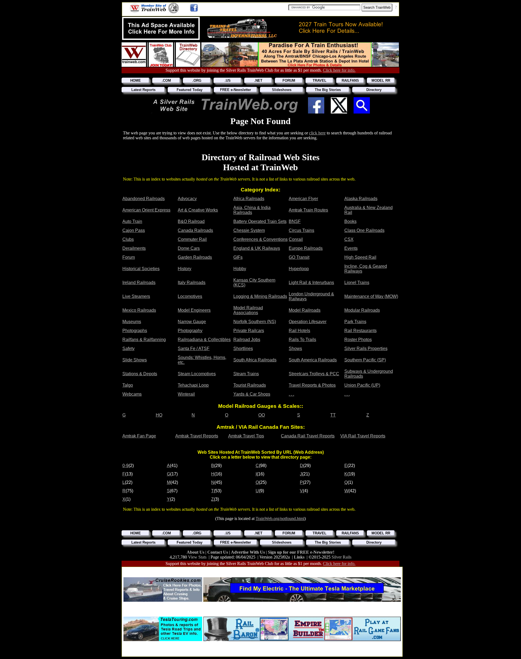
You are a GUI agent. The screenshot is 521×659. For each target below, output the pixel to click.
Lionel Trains (356, 282)
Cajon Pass (133, 230)
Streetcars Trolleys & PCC (314, 373)
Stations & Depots (139, 373)
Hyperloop (299, 268)
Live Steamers (136, 296)
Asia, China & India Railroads (252, 210)
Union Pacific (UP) (362, 385)
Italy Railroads (191, 282)
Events (351, 248)
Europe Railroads (306, 248)
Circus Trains (301, 230)
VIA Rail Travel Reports (362, 436)
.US (228, 80)
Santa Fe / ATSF (193, 348)
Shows (295, 348)
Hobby (239, 268)
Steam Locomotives (197, 373)
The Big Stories (328, 90)
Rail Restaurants (360, 330)
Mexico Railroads (139, 310)
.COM (166, 80)
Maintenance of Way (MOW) (371, 296)
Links (299, 557)
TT (333, 415)
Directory (374, 90)
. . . (291, 394)
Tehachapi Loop (193, 385)
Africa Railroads (248, 198)
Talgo (127, 385)
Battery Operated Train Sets (260, 221)
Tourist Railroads (249, 385)
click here (317, 133)
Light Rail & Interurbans (311, 282)
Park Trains (355, 321)
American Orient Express (146, 210)
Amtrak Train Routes (308, 210)
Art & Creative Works (198, 210)
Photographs (134, 330)
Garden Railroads (195, 257)
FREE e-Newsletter (235, 90)
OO (261, 415)
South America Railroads (313, 360)
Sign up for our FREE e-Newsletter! (301, 552)
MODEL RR (380, 80)
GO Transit (299, 257)
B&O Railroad (191, 221)
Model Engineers (194, 310)
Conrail (296, 239)
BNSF (295, 221)
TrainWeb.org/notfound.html (280, 518)
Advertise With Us (248, 552)
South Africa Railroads (255, 360)
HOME (135, 80)
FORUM (288, 80)
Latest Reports (143, 90)
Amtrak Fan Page (139, 436)
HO (159, 415)
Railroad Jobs (246, 339)
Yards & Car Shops (251, 394)
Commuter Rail (192, 239)
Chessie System (249, 230)
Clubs (128, 239)
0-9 (125, 465)
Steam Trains (246, 373)
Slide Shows (134, 360)
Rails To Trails (302, 339)
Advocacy (187, 198)
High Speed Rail (360, 257)
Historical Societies (141, 268)
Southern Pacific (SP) (365, 360)
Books (350, 221)
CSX (349, 239)
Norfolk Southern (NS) (254, 321)
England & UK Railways (256, 248)
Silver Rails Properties (365, 348)
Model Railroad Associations (248, 310)
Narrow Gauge (192, 321)
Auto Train (132, 221)
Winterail (186, 394)
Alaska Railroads (360, 198)
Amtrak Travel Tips (246, 436)
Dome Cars (189, 248)
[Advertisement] (262, 570)
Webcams (132, 394)
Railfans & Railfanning (144, 339)
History (184, 268)
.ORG (196, 80)
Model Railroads (304, 310)
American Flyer (303, 198)
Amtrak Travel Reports (196, 436)
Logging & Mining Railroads (260, 296)
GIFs (238, 257)
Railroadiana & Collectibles (204, 339)
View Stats (197, 557)
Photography (190, 330)
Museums (131, 321)
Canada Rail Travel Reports (308, 436)
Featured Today (189, 90)
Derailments (134, 248)
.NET (258, 80)
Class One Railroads (364, 230)
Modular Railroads (362, 310)
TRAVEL (319, 80)
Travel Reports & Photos (312, 385)
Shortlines (243, 348)
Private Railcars (248, 330)
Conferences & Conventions (260, 239)
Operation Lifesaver (307, 321)
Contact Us (218, 552)
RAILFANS (350, 80)
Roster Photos (358, 339)
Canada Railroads (195, 230)
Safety (128, 348)
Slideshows (281, 90)
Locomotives (190, 296)
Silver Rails (341, 557)
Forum (128, 257)
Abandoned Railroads (143, 198)
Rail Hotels (299, 330)
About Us (196, 552)
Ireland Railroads (138, 282)
